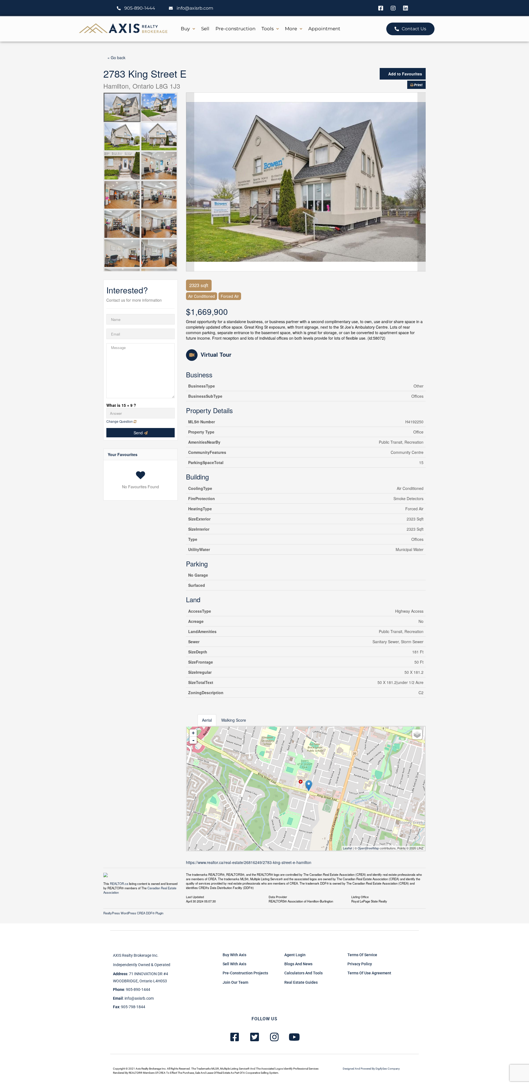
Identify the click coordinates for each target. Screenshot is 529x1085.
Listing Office (360, 896)
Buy (185, 28)
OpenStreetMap (368, 848)
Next (421, 181)
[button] (188, 28)
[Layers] (417, 734)
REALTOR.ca (119, 883)
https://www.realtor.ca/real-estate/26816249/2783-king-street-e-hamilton (248, 862)
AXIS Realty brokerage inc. (135, 955)
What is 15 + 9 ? (121, 405)
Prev (190, 181)
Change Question (120, 421)
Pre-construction (235, 28)
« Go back (116, 57)
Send (139, 432)
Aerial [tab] (207, 720)
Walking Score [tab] (233, 720)
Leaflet (347, 848)
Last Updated (195, 896)
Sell (205, 28)
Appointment (324, 28)
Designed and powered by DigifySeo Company (371, 1068)
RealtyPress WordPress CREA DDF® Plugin (133, 913)
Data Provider (278, 896)
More (291, 28)
